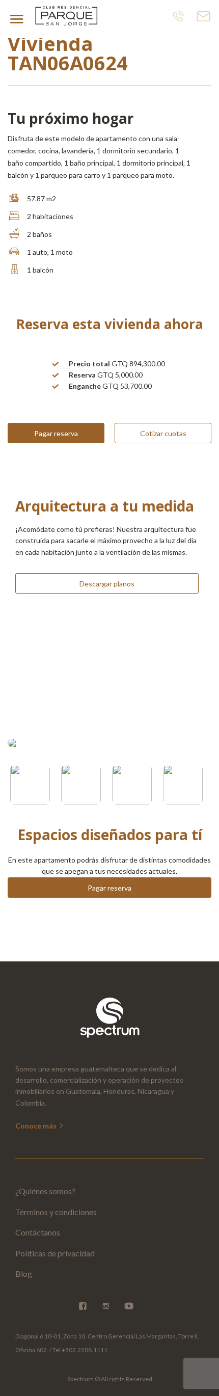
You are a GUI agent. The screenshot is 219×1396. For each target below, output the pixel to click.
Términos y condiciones (56, 1212)
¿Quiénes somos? (45, 1191)
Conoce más (36, 1125)
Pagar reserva (56, 433)
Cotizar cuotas (163, 433)
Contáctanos (37, 1232)
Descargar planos (106, 583)
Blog (23, 1273)
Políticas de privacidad (55, 1253)
